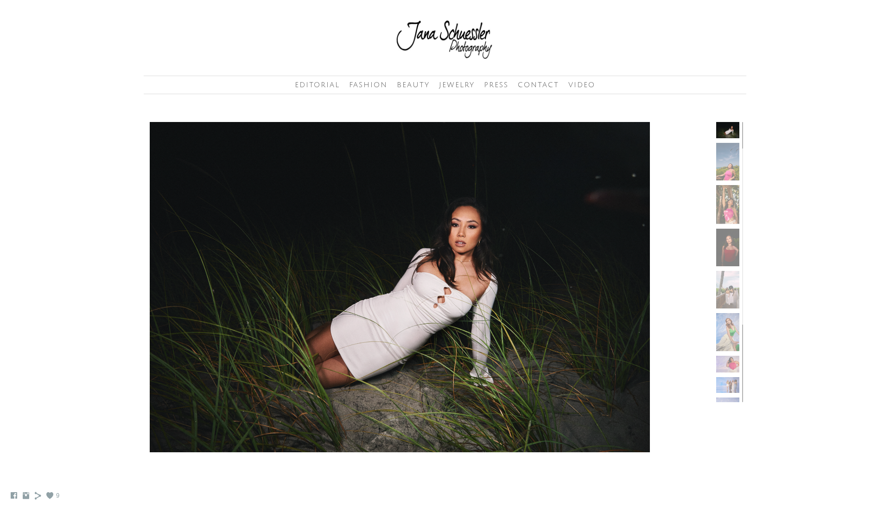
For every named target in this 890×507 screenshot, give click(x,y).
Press (496, 85)
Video (581, 85)
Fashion (368, 85)
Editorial (317, 85)
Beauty (413, 85)
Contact (538, 85)
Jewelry (457, 85)
